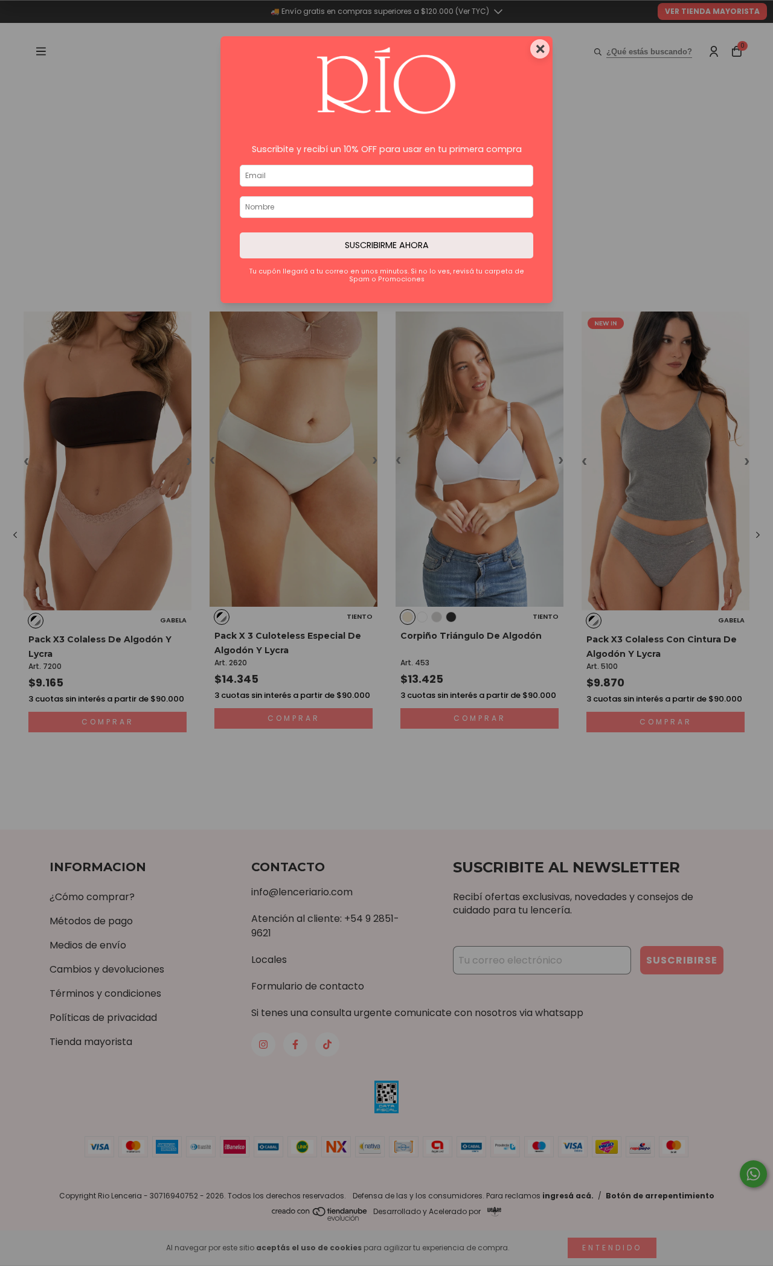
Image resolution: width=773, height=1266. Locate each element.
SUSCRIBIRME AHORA (387, 245)
